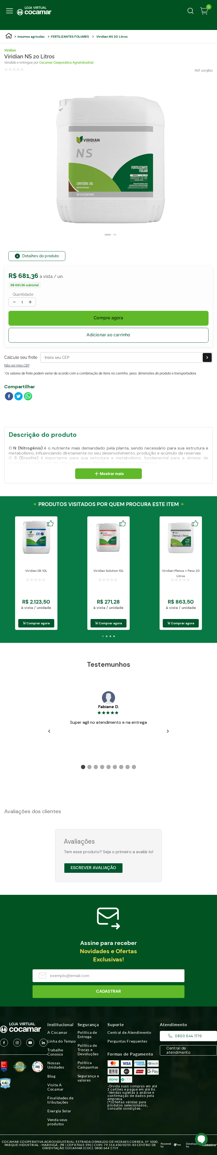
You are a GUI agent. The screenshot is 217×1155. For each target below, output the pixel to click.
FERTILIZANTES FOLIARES (70, 36)
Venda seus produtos (57, 1122)
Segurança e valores (88, 1078)
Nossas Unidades (55, 1065)
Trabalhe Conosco (55, 1052)
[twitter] (18, 397)
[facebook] (9, 397)
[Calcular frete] (207, 357)
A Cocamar (57, 1032)
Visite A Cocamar (55, 1087)
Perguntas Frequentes (127, 1041)
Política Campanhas (88, 1065)
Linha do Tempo (61, 1041)
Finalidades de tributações (60, 1100)
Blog (51, 1076)
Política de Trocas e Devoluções (88, 1049)
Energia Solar (59, 1111)
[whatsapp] (28, 397)
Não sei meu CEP (16, 365)
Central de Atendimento (129, 1032)
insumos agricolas (30, 36)
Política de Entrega (87, 1034)
